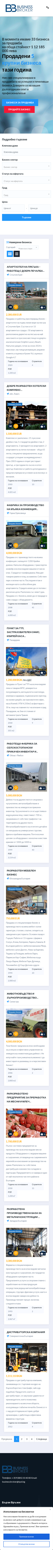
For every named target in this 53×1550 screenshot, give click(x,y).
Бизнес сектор (10, 159)
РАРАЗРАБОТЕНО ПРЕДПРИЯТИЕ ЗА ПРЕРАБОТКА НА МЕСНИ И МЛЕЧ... (26, 1097)
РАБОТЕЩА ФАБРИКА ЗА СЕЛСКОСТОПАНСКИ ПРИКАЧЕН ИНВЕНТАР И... (22, 747)
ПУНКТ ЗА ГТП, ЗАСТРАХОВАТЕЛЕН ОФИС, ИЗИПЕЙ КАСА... (23, 632)
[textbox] (26, 166)
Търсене (26, 217)
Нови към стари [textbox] (25, 248)
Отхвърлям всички (26, 1544)
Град (4, 187)
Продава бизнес (14, 285)
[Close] (50, 1509)
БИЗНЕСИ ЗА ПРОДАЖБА (20, 102)
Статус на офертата (12, 173)
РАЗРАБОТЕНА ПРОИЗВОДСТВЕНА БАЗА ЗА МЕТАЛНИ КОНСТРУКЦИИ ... (24, 1212)
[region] (26, 1528)
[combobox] (26, 166)
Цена (4, 201)
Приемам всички (26, 1536)
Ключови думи (10, 145)
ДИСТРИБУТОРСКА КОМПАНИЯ (26, 1332)
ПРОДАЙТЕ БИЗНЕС (19, 109)
